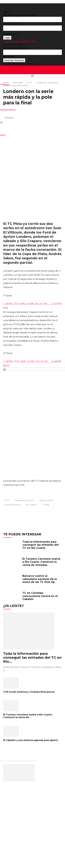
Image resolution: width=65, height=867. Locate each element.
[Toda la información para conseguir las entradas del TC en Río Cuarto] (12, 547)
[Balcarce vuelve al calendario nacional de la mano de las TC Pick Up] (12, 581)
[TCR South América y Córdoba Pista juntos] (32, 683)
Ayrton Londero (46, 500)
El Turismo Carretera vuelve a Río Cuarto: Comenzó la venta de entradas (41, 561)
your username (11, 23)
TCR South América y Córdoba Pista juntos (29, 691)
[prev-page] (4, 750)
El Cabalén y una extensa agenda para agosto (30, 740)
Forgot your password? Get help (19, 41)
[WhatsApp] (51, 520)
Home (6, 82)
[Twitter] (62, 80)
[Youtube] (64, 80)
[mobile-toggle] (5, 70)
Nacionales (17, 82)
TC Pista (45, 505)
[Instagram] (57, 80)
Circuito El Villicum (12, 505)
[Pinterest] (44, 520)
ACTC (29, 82)
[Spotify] (60, 80)
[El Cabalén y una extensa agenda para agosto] (32, 731)
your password (10, 34)
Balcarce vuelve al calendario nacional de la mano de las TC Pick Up (39, 578)
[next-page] (6, 750)
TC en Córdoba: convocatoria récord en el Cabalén (40, 595)
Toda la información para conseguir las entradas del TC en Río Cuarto (40, 544)
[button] (60, 70)
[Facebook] (55, 80)
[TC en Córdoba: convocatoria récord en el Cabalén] (12, 598)
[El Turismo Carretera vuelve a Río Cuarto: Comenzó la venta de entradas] (12, 564)
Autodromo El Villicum (24, 500)
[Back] (4, 8)
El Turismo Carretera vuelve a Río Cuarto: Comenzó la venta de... (28, 716)
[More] (58, 520)
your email (8, 56)
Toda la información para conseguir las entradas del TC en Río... (32, 657)
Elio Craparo (31, 505)
